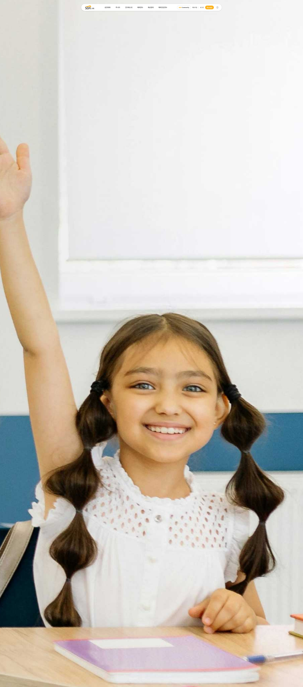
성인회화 (107, 7)
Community (184, 7)
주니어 (118, 7)
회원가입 (194, 7)
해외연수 (140, 7)
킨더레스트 (129, 7)
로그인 (202, 7)
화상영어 (151, 7)
